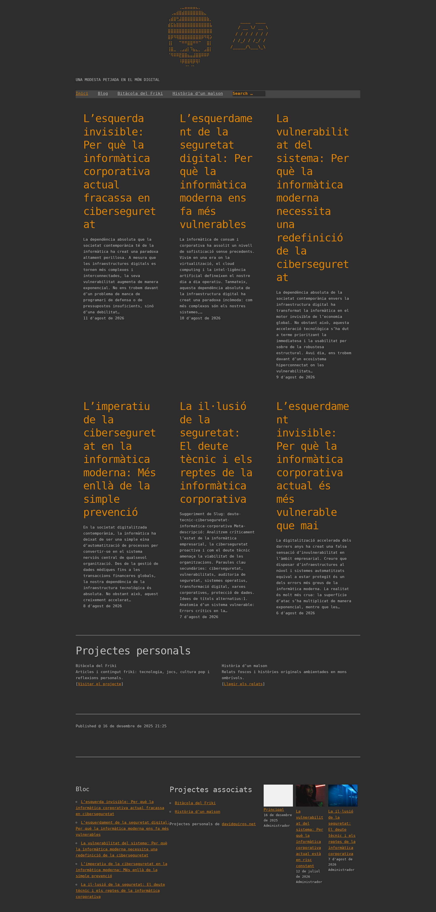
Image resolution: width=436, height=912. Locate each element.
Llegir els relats (243, 684)
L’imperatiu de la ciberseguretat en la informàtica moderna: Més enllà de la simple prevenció (119, 459)
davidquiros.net (239, 824)
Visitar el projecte (99, 684)
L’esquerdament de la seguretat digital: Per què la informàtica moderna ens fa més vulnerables (216, 171)
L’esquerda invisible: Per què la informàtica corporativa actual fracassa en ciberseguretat (119, 171)
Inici (82, 93)
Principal (274, 809)
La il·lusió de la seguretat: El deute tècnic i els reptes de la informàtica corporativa (216, 452)
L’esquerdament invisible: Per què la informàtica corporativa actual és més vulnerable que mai (312, 466)
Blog (103, 93)
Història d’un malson (198, 93)
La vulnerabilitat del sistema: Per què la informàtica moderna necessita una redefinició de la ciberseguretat (312, 198)
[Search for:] (249, 93)
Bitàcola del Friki (140, 93)
